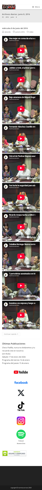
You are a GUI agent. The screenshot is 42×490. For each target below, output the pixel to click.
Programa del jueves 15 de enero (15, 363)
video (31, 32)
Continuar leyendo (12, 334)
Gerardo (8, 32)
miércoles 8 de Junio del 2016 (15, 28)
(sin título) (6, 354)
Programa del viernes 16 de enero (16, 360)
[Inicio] (3, 17)
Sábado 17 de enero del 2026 (14, 357)
